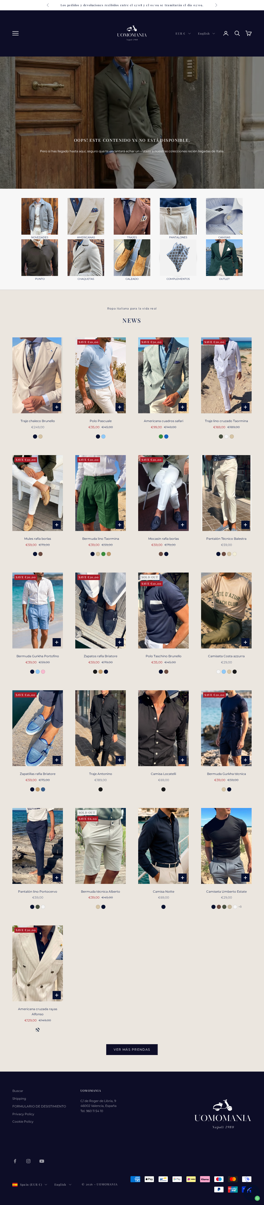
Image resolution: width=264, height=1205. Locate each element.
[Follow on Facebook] (15, 1161)
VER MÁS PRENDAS (132, 1049)
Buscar (17, 1091)
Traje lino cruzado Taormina (226, 421)
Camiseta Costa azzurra (226, 656)
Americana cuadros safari (163, 421)
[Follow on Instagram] (28, 1161)
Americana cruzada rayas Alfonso (37, 1011)
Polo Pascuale (101, 421)
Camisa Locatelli (163, 774)
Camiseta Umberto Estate (226, 891)
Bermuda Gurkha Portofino (37, 656)
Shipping (19, 1098)
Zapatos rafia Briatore (100, 656)
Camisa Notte (163, 891)
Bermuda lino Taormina (100, 539)
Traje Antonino (100, 774)
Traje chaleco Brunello (38, 421)
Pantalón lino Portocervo (37, 891)
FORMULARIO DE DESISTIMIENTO (39, 1106)
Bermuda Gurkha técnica (226, 774)
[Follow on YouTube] (41, 1161)
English (204, 33)
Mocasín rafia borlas (163, 539)
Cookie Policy (23, 1121)
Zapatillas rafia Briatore (37, 774)
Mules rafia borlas (37, 539)
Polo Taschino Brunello (164, 656)
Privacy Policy (23, 1114)
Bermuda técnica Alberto (100, 891)
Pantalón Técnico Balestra (226, 539)
